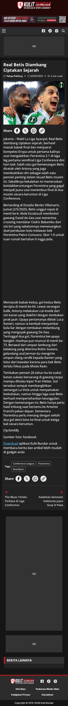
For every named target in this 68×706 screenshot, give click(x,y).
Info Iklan (21, 689)
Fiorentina (43, 463)
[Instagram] (57, 31)
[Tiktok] (50, 31)
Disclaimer (47, 694)
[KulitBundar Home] (34, 5)
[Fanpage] (43, 31)
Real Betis (18, 469)
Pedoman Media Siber (47, 689)
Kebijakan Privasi (20, 694)
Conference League (23, 463)
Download (10, 443)
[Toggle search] (63, 31)
